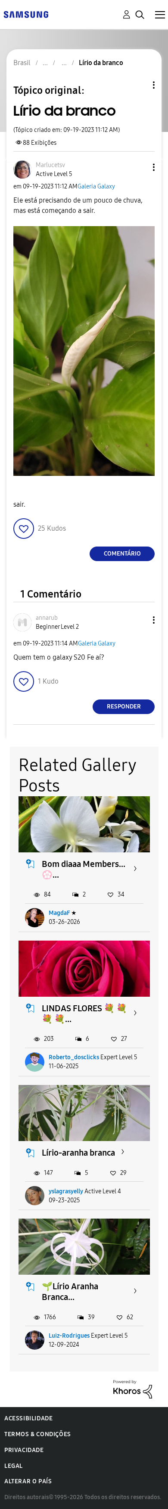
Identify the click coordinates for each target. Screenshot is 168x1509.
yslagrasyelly (66, 1191)
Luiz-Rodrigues (69, 1335)
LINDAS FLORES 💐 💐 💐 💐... (84, 1013)
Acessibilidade (28, 1418)
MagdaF (59, 913)
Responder (124, 706)
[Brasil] (25, 14)
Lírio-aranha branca (78, 1152)
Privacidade (24, 1450)
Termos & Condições (37, 1434)
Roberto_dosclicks (74, 1057)
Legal (13, 1466)
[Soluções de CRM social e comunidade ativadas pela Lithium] (132, 1389)
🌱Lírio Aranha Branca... (70, 1291)
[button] (139, 167)
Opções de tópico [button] (139, 85)
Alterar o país (28, 1481)
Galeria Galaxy (96, 186)
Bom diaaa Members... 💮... (83, 869)
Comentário (122, 553)
